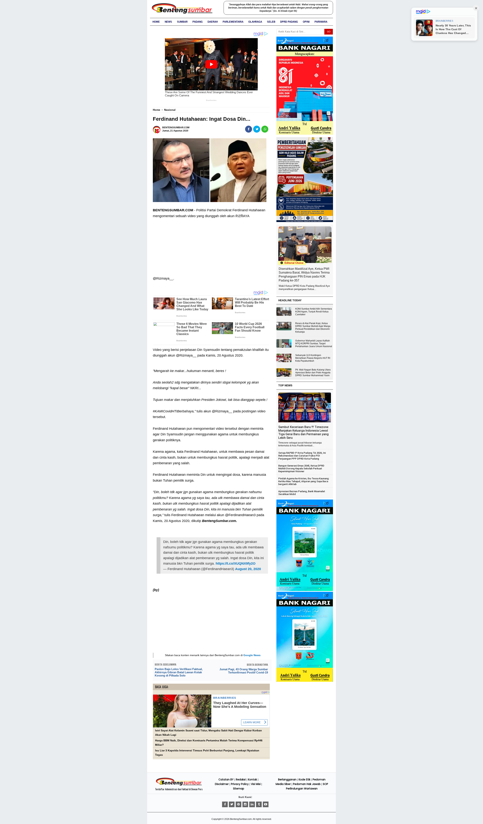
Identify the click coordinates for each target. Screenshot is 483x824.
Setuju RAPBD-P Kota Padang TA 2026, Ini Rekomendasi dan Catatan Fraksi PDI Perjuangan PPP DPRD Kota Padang (302, 455)
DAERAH (213, 21)
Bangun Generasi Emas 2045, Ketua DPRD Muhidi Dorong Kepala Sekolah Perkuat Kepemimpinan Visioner (301, 468)
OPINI (306, 21)
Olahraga (255, 21)
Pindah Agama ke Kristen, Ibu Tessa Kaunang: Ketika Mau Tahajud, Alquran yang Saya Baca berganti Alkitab (303, 481)
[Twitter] (232, 804)
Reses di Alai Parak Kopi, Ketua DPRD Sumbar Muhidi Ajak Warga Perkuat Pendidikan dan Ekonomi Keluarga (312, 327)
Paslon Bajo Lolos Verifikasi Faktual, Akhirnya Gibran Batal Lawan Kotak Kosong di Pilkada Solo (179, 672)
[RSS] (265, 804)
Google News (252, 655)
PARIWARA (321, 21)
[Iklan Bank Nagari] (304, 590)
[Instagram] (245, 804)
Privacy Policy (240, 784)
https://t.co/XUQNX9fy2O (235, 563)
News (168, 21)
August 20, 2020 (248, 569)
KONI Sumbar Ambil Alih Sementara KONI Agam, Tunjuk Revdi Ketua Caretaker (313, 311)
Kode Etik (304, 779)
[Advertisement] (211, 247)
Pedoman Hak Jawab (307, 784)
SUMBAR (182, 21)
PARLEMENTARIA (233, 21)
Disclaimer (222, 784)
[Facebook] (225, 804)
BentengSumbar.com (241, 819)
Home (156, 21)
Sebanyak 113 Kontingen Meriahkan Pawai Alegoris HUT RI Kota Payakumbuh (312, 358)
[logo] (179, 785)
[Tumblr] (259, 804)
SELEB (271, 21)
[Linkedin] (252, 804)
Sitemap (238, 788)
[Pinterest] (238, 804)
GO (328, 31)
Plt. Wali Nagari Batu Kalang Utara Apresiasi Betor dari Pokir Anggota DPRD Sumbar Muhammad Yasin (313, 372)
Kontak (252, 779)
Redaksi (241, 779)
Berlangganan (287, 779)
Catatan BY (226, 779)
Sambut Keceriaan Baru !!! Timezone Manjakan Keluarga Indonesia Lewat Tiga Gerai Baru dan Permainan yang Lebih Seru (303, 432)
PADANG (197, 21)
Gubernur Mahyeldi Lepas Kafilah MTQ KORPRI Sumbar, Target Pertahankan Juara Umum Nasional (313, 343)
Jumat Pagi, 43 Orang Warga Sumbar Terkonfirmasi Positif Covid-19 (243, 671)
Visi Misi (256, 784)
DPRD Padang (289, 21)
